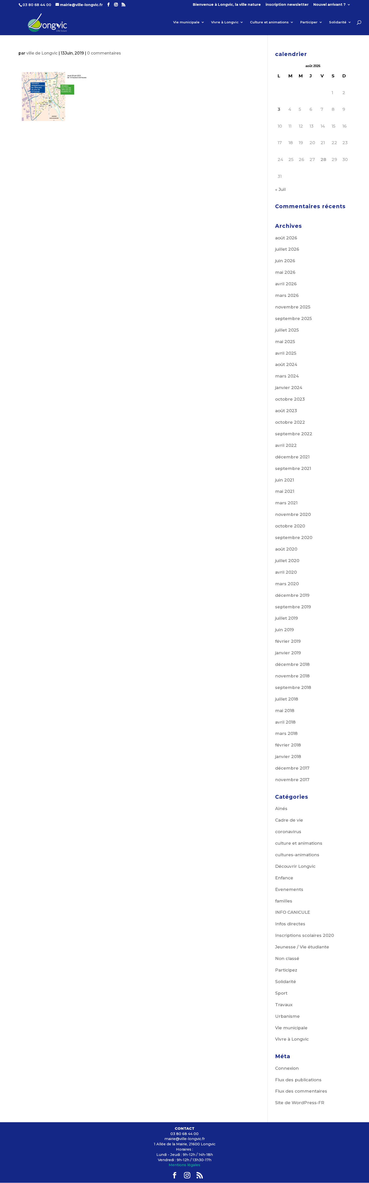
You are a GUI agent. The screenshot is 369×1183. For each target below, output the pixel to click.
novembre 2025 (292, 306)
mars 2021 (286, 502)
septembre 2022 (293, 433)
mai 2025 (285, 341)
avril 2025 (285, 353)
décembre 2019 (292, 595)
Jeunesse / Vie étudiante (302, 946)
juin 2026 (285, 260)
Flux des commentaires (301, 1091)
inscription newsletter (287, 5)
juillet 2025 (287, 330)
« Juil (280, 189)
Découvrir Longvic (295, 866)
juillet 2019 (286, 618)
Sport (281, 993)
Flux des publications (298, 1079)
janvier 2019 (288, 652)
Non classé (287, 958)
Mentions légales (184, 1165)
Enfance (284, 877)
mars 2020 (287, 583)
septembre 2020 (293, 537)
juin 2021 (284, 479)
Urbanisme (287, 1016)
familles (283, 900)
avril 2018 (285, 722)
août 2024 (286, 364)
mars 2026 (287, 295)
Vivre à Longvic (224, 22)
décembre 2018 (292, 664)
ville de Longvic (41, 53)
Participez (286, 970)
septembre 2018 (293, 687)
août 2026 (286, 237)
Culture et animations (269, 22)
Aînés (281, 808)
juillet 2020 (287, 560)
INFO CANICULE (292, 912)
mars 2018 (286, 733)
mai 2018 (284, 710)
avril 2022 (286, 445)
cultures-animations (297, 854)
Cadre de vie (289, 820)
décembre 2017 (292, 768)
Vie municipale (186, 22)
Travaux (283, 1004)
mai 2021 (284, 491)
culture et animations (298, 843)
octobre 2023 (290, 399)
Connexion (287, 1068)
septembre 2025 (293, 318)
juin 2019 (284, 629)
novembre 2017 (292, 779)
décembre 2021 (292, 456)
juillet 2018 (286, 699)
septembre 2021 (293, 468)
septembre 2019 (293, 606)
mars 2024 (287, 376)
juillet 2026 (287, 249)
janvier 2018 (288, 756)
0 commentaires (104, 53)
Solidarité (337, 22)
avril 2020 (286, 572)
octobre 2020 (290, 525)
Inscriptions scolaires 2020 (304, 935)
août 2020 (286, 549)
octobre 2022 (290, 422)
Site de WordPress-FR (299, 1102)
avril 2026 (286, 283)
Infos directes (290, 923)
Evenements (289, 889)
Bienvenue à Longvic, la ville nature (227, 5)
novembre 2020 (293, 514)
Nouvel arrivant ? (329, 5)
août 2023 (286, 410)
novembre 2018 (292, 675)
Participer (309, 22)
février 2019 (288, 641)
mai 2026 (285, 272)
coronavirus (288, 831)
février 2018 (288, 744)
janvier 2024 (288, 387)
